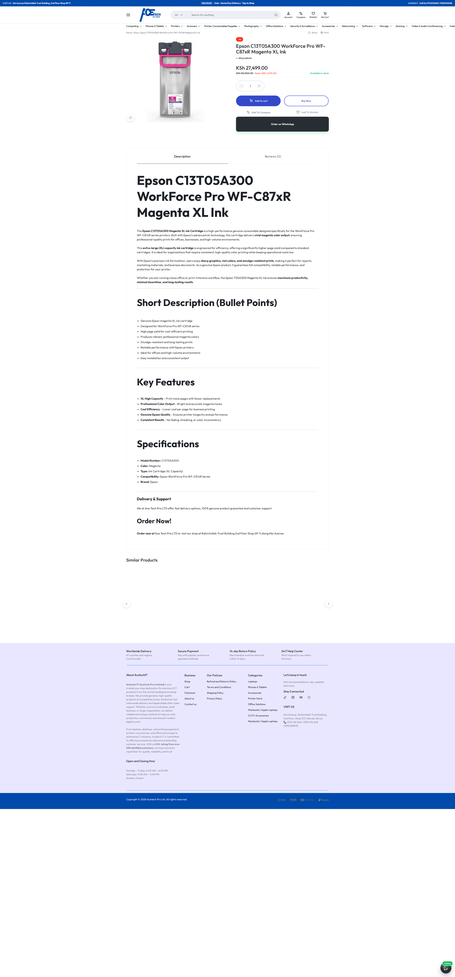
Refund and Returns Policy (221, 681)
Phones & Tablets (155, 26)
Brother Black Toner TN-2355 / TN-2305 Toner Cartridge (146, 617)
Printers (175, 26)
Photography (251, 26)
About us (189, 698)
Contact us (190, 704)
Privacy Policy (214, 698)
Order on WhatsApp (282, 124)
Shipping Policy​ (215, 692)
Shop (136, 32)
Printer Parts (255, 698)
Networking (348, 26)
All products (245, 58)
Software (367, 26)
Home (129, 32)
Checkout (189, 692)
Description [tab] (182, 156)
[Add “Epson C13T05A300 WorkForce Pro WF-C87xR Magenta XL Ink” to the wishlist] (307, 112)
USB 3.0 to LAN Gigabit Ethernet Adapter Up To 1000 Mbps (267, 618)
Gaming (400, 26)
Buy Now (306, 100)
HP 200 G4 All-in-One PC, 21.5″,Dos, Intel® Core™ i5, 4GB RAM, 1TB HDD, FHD (187, 618)
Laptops (252, 681)
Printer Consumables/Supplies (220, 26)
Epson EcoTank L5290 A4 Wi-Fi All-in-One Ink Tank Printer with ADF (308, 618)
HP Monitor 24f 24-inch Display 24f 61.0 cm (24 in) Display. (227, 617)
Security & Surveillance (302, 26)
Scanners (192, 26)
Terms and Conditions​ (219, 687)
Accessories (328, 26)
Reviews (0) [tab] (273, 156)
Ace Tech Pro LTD (156, 508)
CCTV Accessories (258, 715)
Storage (384, 26)
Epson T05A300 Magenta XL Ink (246, 278)
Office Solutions (274, 26)
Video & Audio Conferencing (427, 26)
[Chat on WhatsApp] (445, 967)
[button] (312, 32)
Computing (132, 26)
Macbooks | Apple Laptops (262, 709)
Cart (187, 687)
